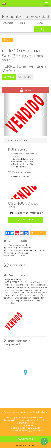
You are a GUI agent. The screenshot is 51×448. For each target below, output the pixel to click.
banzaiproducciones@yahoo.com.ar (26, 430)
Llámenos (27, 438)
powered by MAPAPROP (25, 446)
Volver (8, 40)
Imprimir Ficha (38, 233)
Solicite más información (28, 212)
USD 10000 (24, 77)
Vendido (27, 91)
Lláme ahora (26, 219)
